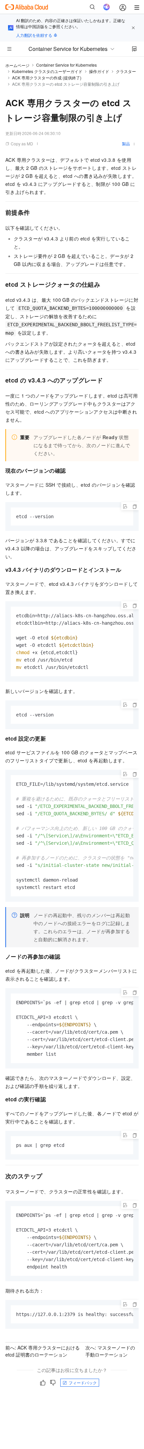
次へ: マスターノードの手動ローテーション (110, 1351)
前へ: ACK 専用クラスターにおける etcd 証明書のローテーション (42, 1351)
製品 (126, 143)
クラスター (126, 71)
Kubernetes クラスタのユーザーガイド (47, 71)
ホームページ (17, 65)
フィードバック (83, 1382)
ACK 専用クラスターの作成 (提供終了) (46, 77)
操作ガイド (99, 71)
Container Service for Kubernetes (66, 65)
